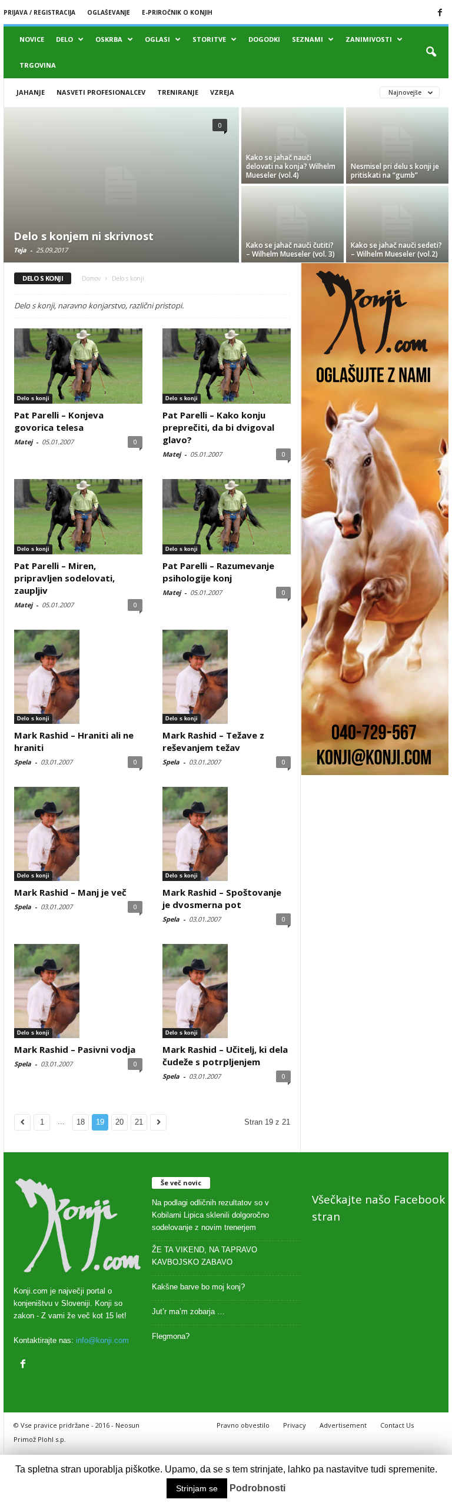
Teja (20, 249)
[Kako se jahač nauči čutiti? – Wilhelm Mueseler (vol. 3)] (292, 224)
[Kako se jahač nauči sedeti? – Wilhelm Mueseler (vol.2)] (397, 224)
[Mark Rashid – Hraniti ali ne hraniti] (78, 677)
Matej (23, 441)
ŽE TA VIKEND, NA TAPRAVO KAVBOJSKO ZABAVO (204, 1255)
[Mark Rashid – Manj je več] (78, 834)
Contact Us (397, 1425)
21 (139, 1122)
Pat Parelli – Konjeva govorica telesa (59, 421)
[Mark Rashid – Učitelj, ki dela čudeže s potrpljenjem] (226, 991)
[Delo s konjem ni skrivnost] (121, 186)
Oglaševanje (108, 12)
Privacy (294, 1425)
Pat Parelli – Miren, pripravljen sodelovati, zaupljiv (64, 578)
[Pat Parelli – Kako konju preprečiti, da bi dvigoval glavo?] (226, 366)
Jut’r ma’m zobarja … (188, 1311)
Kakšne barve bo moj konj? (198, 1286)
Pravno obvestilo (243, 1425)
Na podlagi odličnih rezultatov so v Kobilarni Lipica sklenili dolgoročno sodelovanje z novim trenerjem (210, 1215)
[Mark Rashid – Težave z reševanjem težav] (226, 677)
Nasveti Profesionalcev (100, 92)
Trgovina (37, 65)
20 (119, 1122)
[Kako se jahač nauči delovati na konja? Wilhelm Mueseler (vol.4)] (292, 145)
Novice (31, 39)
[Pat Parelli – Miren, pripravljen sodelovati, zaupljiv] (78, 516)
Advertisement (343, 1425)
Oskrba (108, 39)
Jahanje (30, 92)
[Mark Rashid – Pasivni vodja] (78, 991)
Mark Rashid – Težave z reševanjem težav (213, 741)
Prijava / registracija (39, 12)
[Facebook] (440, 12)
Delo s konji (33, 398)
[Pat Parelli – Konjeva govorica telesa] (78, 366)
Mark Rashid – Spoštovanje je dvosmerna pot (221, 898)
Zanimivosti (368, 39)
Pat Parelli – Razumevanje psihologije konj (218, 572)
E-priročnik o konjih (177, 12)
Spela (22, 761)
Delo (64, 39)
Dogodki (264, 39)
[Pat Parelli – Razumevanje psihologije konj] (226, 516)
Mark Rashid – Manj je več (70, 892)
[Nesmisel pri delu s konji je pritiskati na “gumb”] (397, 145)
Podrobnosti (257, 1488)
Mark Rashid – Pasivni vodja (74, 1049)
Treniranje (177, 92)
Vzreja (222, 92)
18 (81, 1122)
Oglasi (157, 39)
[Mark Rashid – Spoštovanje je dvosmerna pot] (226, 834)
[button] (431, 52)
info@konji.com (102, 1340)
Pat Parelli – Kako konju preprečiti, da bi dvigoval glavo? (218, 427)
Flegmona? (171, 1336)
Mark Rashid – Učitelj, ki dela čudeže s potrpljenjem (225, 1055)
